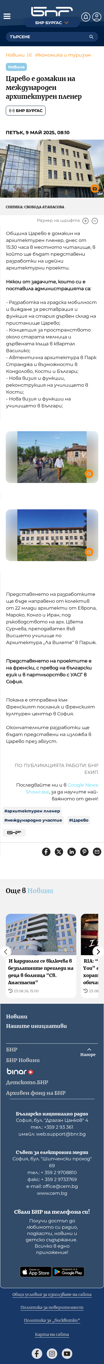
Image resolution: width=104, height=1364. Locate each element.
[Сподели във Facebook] (46, 851)
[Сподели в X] (59, 851)
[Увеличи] (85, 220)
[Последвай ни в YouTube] (67, 1353)
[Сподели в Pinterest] (84, 851)
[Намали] (94, 220)
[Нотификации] (86, 17)
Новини (15, 55)
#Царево (78, 820)
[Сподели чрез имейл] (97, 851)
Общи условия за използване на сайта (52, 1294)
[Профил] (97, 17)
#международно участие (33, 820)
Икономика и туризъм (63, 55)
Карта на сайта (52, 1334)
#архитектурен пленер (32, 811)
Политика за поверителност (52, 1307)
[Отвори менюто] (7, 16)
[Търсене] (91, 36)
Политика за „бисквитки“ (52, 1320)
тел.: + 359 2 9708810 (52, 1172)
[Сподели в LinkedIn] (71, 851)
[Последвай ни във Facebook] (37, 1353)
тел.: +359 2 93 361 (52, 1127)
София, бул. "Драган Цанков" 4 (52, 1120)
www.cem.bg (52, 1193)
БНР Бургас (29, 110)
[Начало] (52, 11)
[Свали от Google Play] (68, 1272)
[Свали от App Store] (36, 1272)
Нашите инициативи (36, 1026)
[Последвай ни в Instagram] (52, 1353)
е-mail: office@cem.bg (52, 1186)
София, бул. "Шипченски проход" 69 (52, 1162)
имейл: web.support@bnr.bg (52, 1134)
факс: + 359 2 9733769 (52, 1179)
